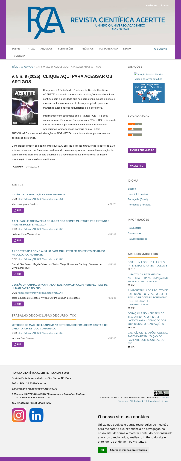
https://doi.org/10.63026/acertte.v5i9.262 (40, 229)
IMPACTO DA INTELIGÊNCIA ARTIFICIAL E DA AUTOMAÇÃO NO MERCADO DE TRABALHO (148, 278)
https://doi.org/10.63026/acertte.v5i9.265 (40, 333)
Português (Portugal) (139, 204)
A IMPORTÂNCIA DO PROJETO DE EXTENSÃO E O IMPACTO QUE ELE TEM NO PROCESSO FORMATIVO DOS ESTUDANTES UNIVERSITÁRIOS (148, 297)
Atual (31, 48)
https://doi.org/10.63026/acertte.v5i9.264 (40, 292)
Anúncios (88, 48)
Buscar (161, 48)
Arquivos (46, 48)
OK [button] (102, 449)
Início (15, 66)
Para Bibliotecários (137, 238)
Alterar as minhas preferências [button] (128, 449)
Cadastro (151, 5)
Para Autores (134, 233)
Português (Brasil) (138, 199)
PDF (18, 210)
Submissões (66, 48)
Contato (19, 55)
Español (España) (138, 194)
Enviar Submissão (142, 150)
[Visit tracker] (149, 92)
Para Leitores (134, 228)
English (132, 188)
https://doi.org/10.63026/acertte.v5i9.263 (40, 259)
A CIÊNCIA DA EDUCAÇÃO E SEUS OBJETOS (38, 194)
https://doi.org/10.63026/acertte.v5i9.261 (40, 199)
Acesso (165, 5)
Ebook (127, 48)
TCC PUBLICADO (108, 48)
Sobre (16, 48)
